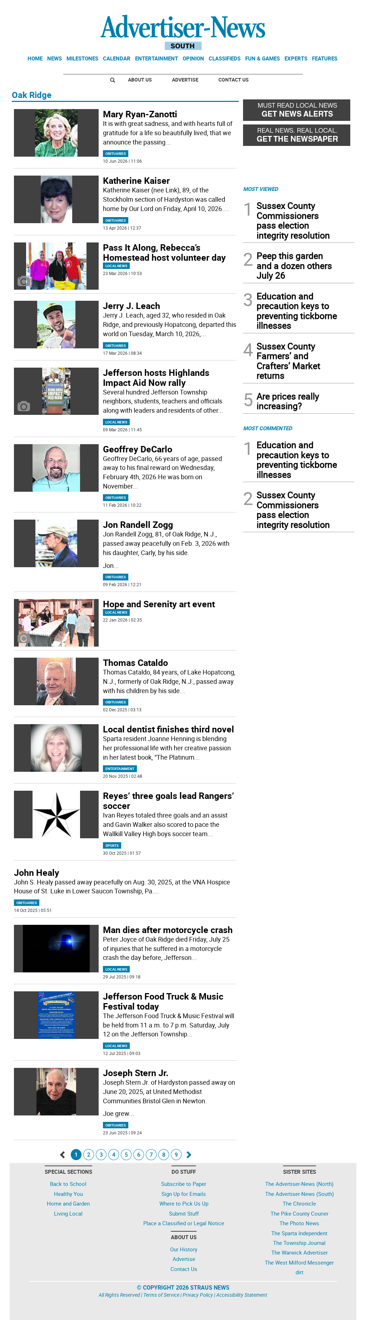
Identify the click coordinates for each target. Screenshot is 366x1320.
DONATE (337, 8)
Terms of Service (161, 1294)
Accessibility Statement (241, 1294)
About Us (140, 79)
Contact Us (233, 79)
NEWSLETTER (296, 8)
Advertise (185, 79)
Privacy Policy (198, 1294)
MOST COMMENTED (267, 428)
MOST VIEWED (260, 188)
